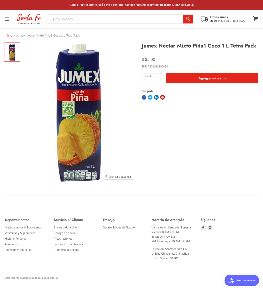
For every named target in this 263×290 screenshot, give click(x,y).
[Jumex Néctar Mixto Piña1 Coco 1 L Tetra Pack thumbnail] (12, 52)
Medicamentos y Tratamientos (24, 227)
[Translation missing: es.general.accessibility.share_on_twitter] (150, 97)
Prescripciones (63, 238)
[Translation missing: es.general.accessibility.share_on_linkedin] (156, 97)
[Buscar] (188, 18)
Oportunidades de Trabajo (119, 227)
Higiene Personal (15, 238)
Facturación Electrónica (68, 244)
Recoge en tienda (64, 233)
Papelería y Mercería (18, 249)
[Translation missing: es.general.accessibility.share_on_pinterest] (162, 97)
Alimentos (11, 244)
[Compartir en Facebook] (144, 97)
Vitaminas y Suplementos (21, 233)
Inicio (8, 35)
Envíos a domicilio (65, 227)
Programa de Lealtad (66, 249)
